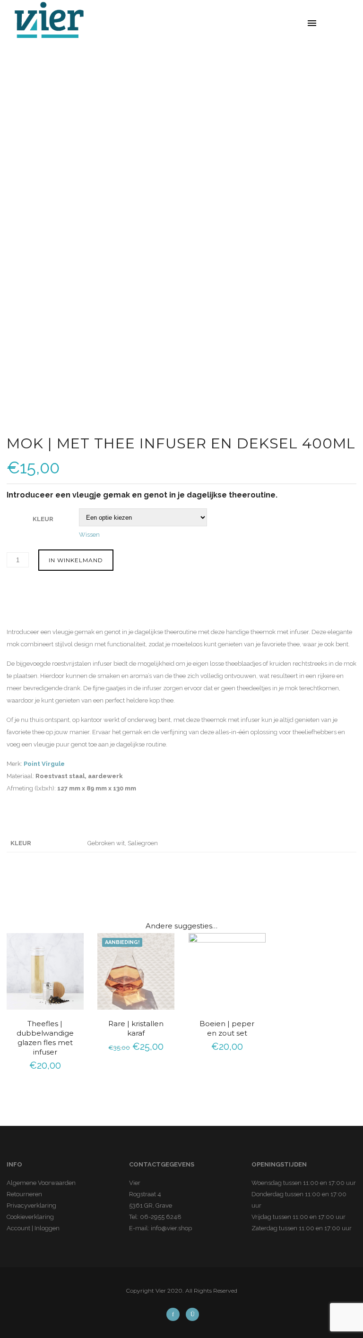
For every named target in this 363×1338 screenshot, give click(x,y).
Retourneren (24, 1194)
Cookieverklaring (30, 1216)
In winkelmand (76, 560)
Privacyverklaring (31, 1205)
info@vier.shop (171, 1228)
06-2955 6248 (161, 1216)
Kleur (43, 519)
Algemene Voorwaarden (41, 1182)
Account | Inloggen (33, 1228)
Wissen (89, 534)
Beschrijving (27, 605)
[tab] (32, 607)
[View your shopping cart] (344, 23)
